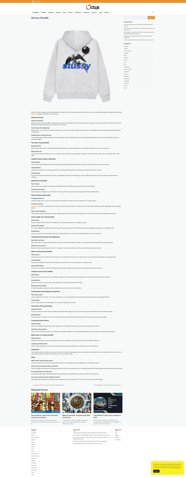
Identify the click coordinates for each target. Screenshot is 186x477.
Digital (125, 55)
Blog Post (94, 12)
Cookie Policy (178, 468)
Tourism (125, 85)
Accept (156, 471)
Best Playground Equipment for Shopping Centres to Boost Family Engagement (90, 441)
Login (100, 12)
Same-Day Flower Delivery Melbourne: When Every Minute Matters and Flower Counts (91, 435)
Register (106, 12)
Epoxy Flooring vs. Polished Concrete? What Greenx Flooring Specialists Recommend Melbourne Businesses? (139, 32)
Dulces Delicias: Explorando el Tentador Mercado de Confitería (44, 416)
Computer (86, 12)
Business (43, 12)
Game (64, 12)
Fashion (58, 12)
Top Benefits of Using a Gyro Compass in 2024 (107, 416)
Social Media (126, 81)
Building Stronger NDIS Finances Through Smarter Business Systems (139, 40)
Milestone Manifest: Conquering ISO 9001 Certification (76, 416)
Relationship (126, 78)
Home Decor (126, 71)
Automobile (35, 12)
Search (151, 17)
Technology (78, 12)
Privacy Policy (118, 439)
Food (125, 62)
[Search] (153, 12)
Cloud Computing (127, 50)
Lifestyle (70, 12)
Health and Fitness (128, 69)
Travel (125, 88)
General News (127, 67)
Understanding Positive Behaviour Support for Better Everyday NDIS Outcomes (90, 432)
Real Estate (126, 76)
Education (51, 12)
